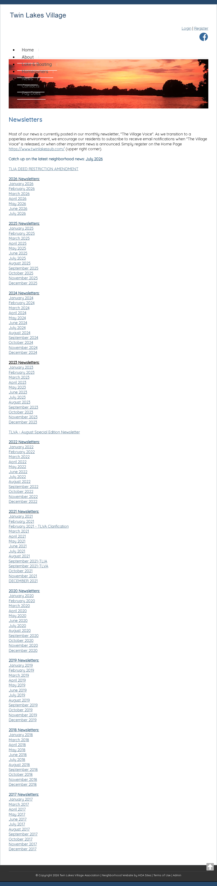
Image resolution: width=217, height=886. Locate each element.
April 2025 (17, 243)
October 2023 (21, 412)
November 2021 (23, 576)
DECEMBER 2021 (23, 580)
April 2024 (17, 312)
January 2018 (21, 734)
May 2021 (17, 541)
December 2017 (22, 849)
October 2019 (21, 709)
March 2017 (19, 804)
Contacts (30, 86)
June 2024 (18, 322)
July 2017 (17, 824)
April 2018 (17, 744)
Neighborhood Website (117, 875)
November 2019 (23, 715)
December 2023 (23, 422)
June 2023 (18, 392)
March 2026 (19, 193)
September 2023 (23, 407)
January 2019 (21, 665)
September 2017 (23, 834)
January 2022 (21, 446)
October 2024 (21, 342)
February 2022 (22, 451)
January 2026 (21, 183)
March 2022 (19, 456)
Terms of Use (162, 875)
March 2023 (19, 377)
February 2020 (22, 600)
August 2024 (19, 332)
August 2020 (20, 630)
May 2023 (17, 387)
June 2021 (18, 546)
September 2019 (23, 705)
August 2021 (19, 556)
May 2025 (17, 248)
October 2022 (21, 491)
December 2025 (23, 283)
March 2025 (19, 238)
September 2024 (23, 337)
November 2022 (23, 496)
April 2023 (17, 382)
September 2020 (24, 635)
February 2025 (22, 233)
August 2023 (19, 402)
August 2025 (20, 263)
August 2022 (20, 481)
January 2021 (21, 516)
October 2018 (21, 774)
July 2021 (17, 551)
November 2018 (23, 779)
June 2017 (17, 819)
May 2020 (17, 615)
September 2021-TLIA (28, 561)
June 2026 (18, 208)
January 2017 (21, 799)
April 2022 (17, 461)
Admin (177, 875)
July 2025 (17, 258)
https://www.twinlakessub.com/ (37, 148)
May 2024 (17, 317)
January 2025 (21, 228)
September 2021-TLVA (28, 566)
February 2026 (22, 188)
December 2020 (23, 650)
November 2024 (23, 347)
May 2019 (17, 685)
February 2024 (22, 302)
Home (28, 49)
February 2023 (22, 372)
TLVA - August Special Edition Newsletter (44, 432)
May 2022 (17, 466)
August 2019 (19, 700)
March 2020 (19, 605)
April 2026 (17, 198)
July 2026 (94, 158)
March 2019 (19, 675)
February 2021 (21, 521)
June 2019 (18, 690)
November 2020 (23, 645)
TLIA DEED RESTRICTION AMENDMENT (43, 168)
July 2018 (17, 759)
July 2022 (17, 476)
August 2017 (19, 829)
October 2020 (21, 640)
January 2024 (21, 297)
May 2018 (17, 749)
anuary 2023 (22, 367)
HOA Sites (144, 875)
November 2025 (23, 278)
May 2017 (17, 814)
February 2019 (21, 670)
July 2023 (17, 397)
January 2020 (21, 595)
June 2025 (18, 253)
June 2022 (18, 471)
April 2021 (17, 536)
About (28, 57)
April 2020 (18, 610)
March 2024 (19, 307)
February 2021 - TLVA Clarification (39, 526)
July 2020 (17, 625)
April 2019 (17, 680)
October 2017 (20, 839)
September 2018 (23, 769)
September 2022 (23, 486)
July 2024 (17, 327)
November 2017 (23, 844)
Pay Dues (31, 93)
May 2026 (17, 203)
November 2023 (23, 417)
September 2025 (23, 268)
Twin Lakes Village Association (80, 875)
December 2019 (23, 719)
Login (186, 28)
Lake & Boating (37, 64)
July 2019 (17, 695)
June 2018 (18, 754)
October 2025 (21, 273)
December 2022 (23, 501)
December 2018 (23, 784)
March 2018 (19, 739)
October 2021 (21, 570)
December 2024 (23, 352)
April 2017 (17, 809)
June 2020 (18, 620)
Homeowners (35, 71)
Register (201, 28)
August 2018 (19, 764)
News (27, 78)
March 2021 (19, 531)
